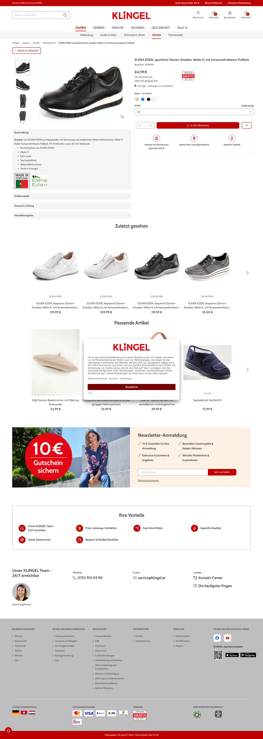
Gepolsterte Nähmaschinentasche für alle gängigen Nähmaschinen (106, 402)
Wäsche (18, 650)
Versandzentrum (142, 641)
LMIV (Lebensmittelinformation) (109, 678)
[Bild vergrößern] (122, 117)
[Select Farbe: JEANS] (142, 99)
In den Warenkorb (200, 125)
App (57, 660)
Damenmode (21, 641)
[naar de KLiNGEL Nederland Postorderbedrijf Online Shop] (32, 712)
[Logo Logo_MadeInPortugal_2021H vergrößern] (22, 181)
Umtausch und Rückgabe (66, 641)
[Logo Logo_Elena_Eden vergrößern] (39, 180)
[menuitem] (80, 27)
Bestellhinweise (183, 641)
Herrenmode (20, 645)
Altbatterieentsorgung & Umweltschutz (106, 667)
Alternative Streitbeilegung (107, 673)
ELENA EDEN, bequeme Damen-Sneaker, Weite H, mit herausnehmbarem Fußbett (55, 306)
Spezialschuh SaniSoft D (207, 400)
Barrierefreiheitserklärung (106, 683)
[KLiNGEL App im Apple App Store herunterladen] (232, 654)
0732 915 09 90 (90, 578)
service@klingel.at (151, 578)
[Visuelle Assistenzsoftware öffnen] (216, 714)
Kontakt (139, 636)
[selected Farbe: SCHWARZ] (148, 99)
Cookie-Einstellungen (104, 655)
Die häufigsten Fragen (215, 586)
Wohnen (18, 655)
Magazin (179, 645)
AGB (97, 641)
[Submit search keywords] (65, 15)
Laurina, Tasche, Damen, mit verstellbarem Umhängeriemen (157, 402)
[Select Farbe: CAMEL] (137, 99)
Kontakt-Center (210, 578)
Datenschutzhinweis (148, 480)
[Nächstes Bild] (23, 123)
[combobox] (40, 15)
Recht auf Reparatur (104, 688)
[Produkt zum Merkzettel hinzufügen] (246, 125)
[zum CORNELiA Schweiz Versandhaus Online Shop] (24, 712)
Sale (16, 660)
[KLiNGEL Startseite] (131, 15)
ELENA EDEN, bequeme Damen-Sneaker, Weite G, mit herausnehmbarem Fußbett (106, 306)
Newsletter (60, 650)
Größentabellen (183, 636)
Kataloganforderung (64, 655)
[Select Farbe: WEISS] (154, 99)
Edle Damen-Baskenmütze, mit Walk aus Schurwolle (55, 402)
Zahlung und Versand (64, 636)
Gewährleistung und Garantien (108, 660)
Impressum (100, 645)
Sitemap (18, 636)
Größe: (138, 105)
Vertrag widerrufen (103, 636)
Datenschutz (101, 650)
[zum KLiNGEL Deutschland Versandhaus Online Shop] (15, 712)
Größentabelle (247, 105)
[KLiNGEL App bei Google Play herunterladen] (248, 655)
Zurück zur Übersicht (27, 50)
